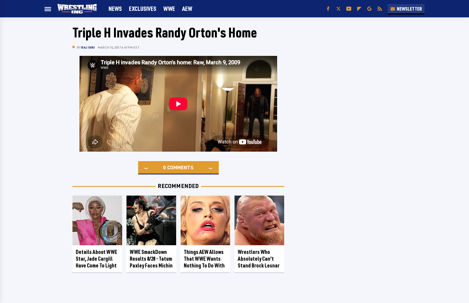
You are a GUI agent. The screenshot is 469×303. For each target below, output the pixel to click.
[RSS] (379, 9)
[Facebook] (328, 9)
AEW (187, 8)
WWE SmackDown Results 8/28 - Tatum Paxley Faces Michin (151, 258)
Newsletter (409, 9)
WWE (169, 8)
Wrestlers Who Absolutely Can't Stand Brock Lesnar (259, 258)
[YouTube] (348, 9)
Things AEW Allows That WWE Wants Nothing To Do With (204, 258)
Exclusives (142, 8)
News (115, 8)
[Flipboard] (359, 9)
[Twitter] (338, 9)
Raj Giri (88, 47)
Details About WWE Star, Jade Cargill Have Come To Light (96, 258)
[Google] (369, 9)
